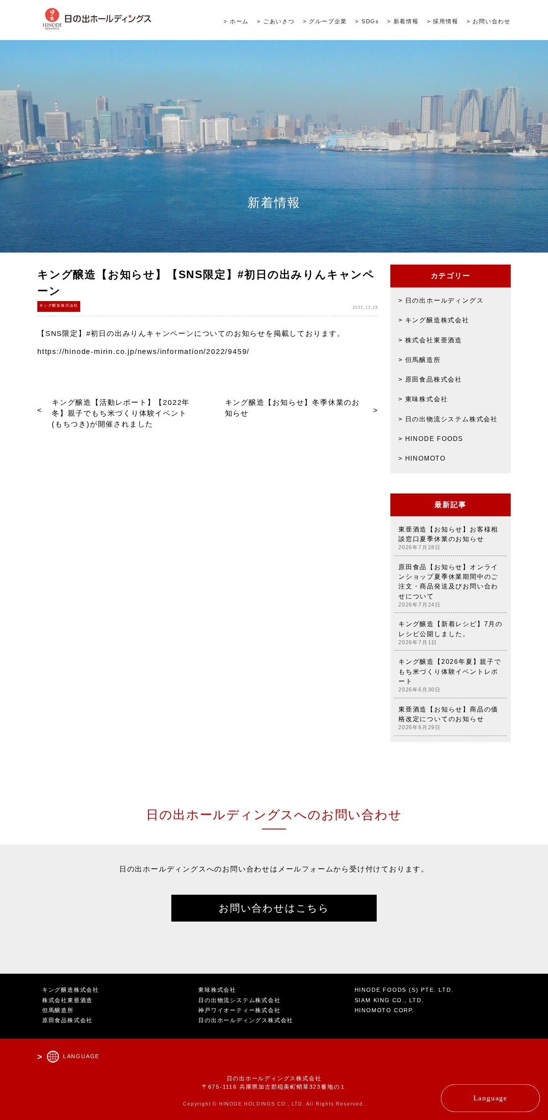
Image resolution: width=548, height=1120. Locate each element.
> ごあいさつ (276, 21)
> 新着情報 (403, 21)
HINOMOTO (425, 458)
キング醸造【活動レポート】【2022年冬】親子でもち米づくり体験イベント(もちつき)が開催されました (121, 413)
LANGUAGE (81, 1056)
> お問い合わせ (489, 21)
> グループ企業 (325, 21)
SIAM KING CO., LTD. (389, 1000)
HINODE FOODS (434, 438)
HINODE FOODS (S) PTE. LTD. (404, 990)
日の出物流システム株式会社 (451, 419)
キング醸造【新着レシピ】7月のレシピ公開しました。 (450, 632)
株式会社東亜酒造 (433, 340)
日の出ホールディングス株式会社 (245, 1020)
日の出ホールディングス (444, 300)
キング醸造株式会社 (437, 319)
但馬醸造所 (423, 359)
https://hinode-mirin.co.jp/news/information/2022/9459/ (143, 352)
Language (490, 1098)
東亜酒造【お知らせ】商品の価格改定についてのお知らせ (448, 718)
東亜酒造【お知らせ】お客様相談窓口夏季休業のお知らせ (448, 538)
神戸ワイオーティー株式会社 (239, 1010)
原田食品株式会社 (433, 379)
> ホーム (236, 21)
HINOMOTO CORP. (384, 1010)
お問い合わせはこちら (274, 908)
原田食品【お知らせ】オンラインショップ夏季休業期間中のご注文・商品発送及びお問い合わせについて (448, 585)
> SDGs (367, 21)
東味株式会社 (426, 398)
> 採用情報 (443, 21)
